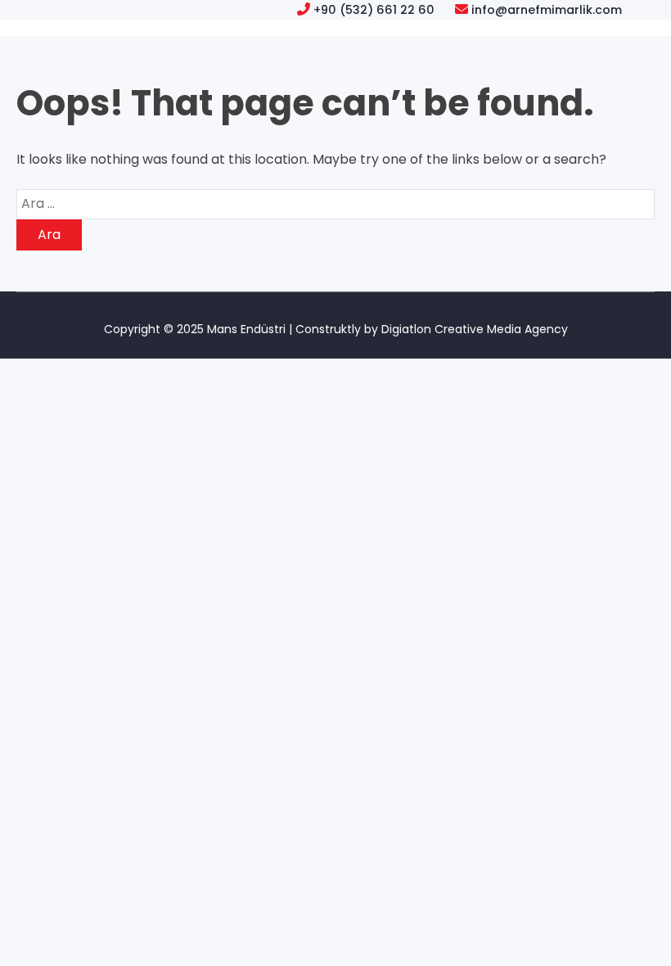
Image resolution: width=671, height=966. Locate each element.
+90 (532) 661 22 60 (374, 10)
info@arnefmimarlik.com (546, 10)
